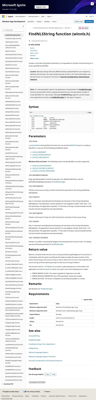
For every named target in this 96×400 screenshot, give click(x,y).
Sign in (91, 16)
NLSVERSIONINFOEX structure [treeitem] (11, 349)
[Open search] (87, 16)
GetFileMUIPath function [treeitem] (13, 105)
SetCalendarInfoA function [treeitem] (13, 377)
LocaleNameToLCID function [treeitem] (14, 344)
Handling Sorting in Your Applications (42, 344)
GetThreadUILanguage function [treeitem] (12, 208)
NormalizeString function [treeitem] (13, 357)
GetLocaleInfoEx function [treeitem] (13, 122)
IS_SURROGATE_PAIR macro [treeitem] (13, 271)
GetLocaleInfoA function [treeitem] (12, 119)
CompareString (34, 336)
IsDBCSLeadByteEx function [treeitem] (13, 278)
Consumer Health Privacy (57, 396)
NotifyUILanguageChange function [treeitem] (13, 362)
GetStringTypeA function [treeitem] (13, 166)
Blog (26, 396)
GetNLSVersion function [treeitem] (12, 129)
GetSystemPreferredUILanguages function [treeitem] (14, 193)
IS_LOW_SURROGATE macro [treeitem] (13, 268)
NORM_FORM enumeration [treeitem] (13, 354)
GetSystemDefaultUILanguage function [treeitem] (14, 187)
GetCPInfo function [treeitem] (11, 65)
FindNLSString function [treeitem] (12, 35)
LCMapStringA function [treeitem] (12, 323)
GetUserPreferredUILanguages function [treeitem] (14, 247)
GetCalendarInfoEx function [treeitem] (14, 58)
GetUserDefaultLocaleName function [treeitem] (14, 232)
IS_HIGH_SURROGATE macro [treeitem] (14, 264)
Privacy (43, 396)
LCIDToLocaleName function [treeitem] (14, 319)
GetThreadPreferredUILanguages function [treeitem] (14, 202)
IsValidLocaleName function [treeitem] (14, 301)
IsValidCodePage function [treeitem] (13, 288)
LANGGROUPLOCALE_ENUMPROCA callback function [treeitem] (14, 309)
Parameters (33, 50)
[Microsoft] (3, 16)
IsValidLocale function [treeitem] (12, 297)
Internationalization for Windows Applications (48, 28)
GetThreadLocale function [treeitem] (13, 198)
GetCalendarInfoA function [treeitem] (13, 54)
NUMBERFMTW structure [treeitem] (13, 370)
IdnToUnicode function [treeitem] (12, 261)
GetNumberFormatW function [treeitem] (11, 148)
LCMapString (33, 348)
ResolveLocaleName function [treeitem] (14, 373)
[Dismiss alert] (92, 3)
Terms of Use (72, 396)
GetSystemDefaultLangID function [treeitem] (13, 170)
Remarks (33, 55)
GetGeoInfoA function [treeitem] (12, 108)
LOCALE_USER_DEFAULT (40, 157)
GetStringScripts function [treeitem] (13, 162)
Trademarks (82, 396)
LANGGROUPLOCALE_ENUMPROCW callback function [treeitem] (14, 315)
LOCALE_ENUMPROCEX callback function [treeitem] (12, 340)
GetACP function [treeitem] (10, 51)
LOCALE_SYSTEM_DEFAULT (41, 155)
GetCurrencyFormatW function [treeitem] (12, 88)
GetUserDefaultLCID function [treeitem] (14, 228)
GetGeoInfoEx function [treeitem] (12, 112)
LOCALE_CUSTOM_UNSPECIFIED (43, 171)
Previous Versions (17, 396)
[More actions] (91, 28)
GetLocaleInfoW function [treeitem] (13, 125)
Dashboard (89, 21)
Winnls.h (67, 28)
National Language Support (38, 352)
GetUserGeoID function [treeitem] (12, 242)
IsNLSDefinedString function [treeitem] (14, 281)
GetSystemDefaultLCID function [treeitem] (12, 176)
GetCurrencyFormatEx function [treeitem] (12, 82)
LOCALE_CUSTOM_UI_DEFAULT (43, 168)
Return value (34, 53)
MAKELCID (73, 145)
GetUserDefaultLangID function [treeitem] (12, 223)
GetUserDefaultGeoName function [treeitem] (13, 217)
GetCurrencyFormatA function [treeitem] (11, 76)
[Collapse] (23, 26)
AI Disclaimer (6, 396)
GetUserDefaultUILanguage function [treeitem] (14, 238)
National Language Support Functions (42, 357)
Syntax (32, 48)
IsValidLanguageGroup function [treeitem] (12, 293)
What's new (79, 21)
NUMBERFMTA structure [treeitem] (12, 366)
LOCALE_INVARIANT (39, 152)
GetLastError (47, 269)
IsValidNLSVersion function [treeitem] (13, 304)
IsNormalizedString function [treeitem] (14, 285)
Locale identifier (34, 145)
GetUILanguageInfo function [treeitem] (14, 213)
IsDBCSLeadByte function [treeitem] (13, 275)
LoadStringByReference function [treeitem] (12, 334)
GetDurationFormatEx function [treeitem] (12, 97)
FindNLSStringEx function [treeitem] (13, 38)
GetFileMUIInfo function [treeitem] (12, 101)
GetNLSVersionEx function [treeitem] (13, 132)
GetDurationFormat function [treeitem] (14, 92)
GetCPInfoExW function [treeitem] (12, 72)
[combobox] (12, 30)
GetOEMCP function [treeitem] (11, 153)
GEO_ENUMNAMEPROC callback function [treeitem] (12, 46)
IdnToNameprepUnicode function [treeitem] (13, 256)
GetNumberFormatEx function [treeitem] (11, 143)
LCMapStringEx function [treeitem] (12, 326)
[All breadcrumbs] (30, 28)
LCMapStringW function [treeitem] (12, 329)
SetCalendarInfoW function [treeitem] (13, 380)
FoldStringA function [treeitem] (11, 42)
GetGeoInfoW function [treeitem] (12, 115)
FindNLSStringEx (85, 89)
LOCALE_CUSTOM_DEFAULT (42, 166)
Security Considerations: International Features (45, 361)
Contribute (35, 396)
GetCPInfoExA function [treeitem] (12, 68)
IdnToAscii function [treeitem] (11, 252)
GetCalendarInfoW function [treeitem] (13, 61)
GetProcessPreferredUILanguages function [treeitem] (14, 158)
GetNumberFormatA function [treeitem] (11, 137)
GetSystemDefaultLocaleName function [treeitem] (14, 182)
